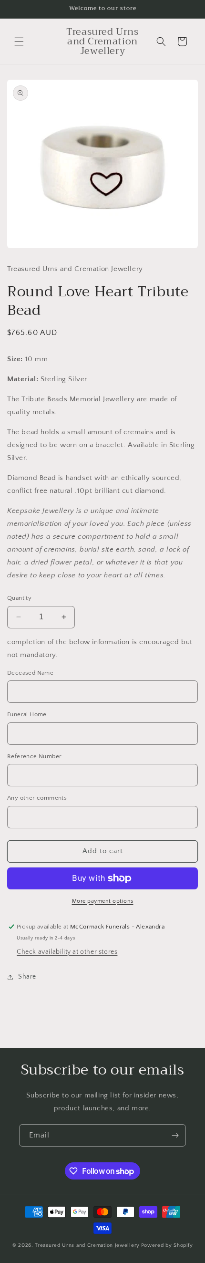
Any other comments (37, 797)
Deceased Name (30, 672)
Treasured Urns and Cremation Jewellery (87, 1245)
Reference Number (34, 756)
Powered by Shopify (167, 1245)
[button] (19, 41)
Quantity (19, 598)
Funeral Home (27, 714)
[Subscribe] (174, 1135)
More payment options (102, 901)
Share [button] (27, 977)
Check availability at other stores (67, 952)
